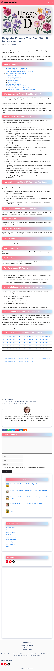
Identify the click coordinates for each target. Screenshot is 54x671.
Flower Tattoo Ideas (11, 539)
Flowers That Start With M (10, 349)
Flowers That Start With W (26, 358)
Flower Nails (9, 534)
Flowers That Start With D (9, 340)
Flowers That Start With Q (26, 352)
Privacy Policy (27, 647)
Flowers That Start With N (26, 349)
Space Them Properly (13, 80)
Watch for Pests (12, 82)
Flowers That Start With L (42, 346)
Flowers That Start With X (43, 358)
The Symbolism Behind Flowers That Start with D (19, 86)
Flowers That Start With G (10, 343)
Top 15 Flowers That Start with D (14, 70)
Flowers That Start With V (9, 358)
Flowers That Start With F (42, 340)
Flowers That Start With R (43, 352)
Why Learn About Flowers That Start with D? (17, 68)
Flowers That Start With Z (26, 361)
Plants (7, 546)
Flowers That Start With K (26, 346)
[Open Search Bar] (48, 2)
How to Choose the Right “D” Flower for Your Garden (19, 71)
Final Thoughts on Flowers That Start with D (17, 87)
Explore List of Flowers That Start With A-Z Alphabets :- (22, 89)
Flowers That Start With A (9, 336)
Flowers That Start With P (9, 352)
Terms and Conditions (27, 649)
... (27, 423)
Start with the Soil (12, 75)
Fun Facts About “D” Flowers (13, 84)
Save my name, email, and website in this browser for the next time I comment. (24, 467)
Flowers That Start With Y (9, 361)
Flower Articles (9, 530)
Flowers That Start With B (26, 336)
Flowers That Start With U (43, 355)
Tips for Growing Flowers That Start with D (17, 73)
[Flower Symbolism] (9, 2)
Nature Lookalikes (10, 544)
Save (18, 430)
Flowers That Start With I (42, 343)
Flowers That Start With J (9, 346)
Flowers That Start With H (26, 343)
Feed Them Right (12, 79)
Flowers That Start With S (9, 355)
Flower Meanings (10, 532)
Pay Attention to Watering (14, 77)
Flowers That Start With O (43, 349)
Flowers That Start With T (26, 355)
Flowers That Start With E (26, 340)
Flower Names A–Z (9, 399)
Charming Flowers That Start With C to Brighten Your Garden (20, 401)
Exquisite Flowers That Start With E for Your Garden (17, 403)
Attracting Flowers (10, 527)
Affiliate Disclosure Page (27, 645)
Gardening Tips (10, 541)
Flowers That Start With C (43, 336)
